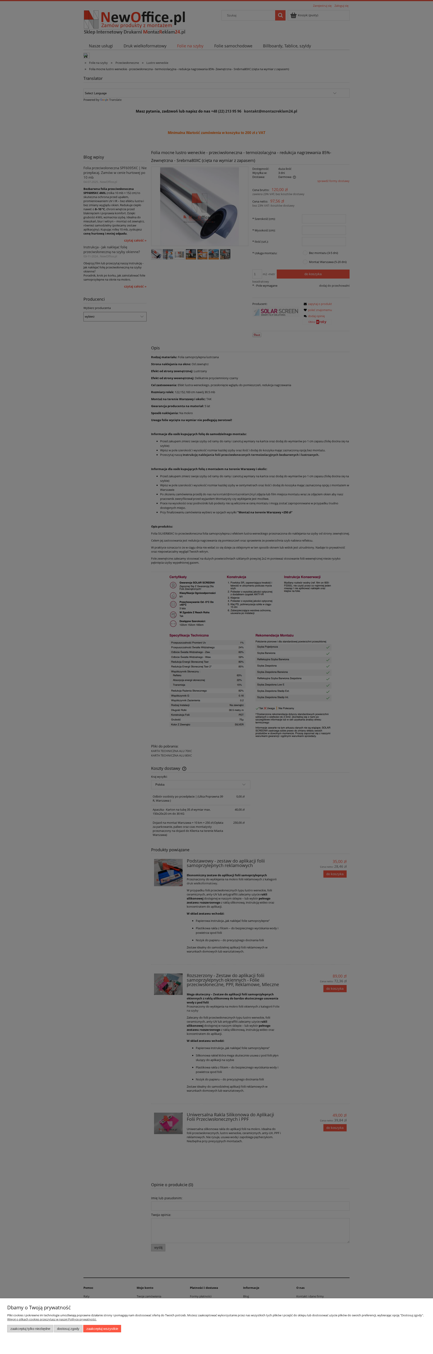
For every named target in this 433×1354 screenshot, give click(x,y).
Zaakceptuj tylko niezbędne (30, 1329)
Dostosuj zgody (68, 1329)
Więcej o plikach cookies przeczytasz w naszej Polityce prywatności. (52, 1319)
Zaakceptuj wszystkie (102, 1329)
